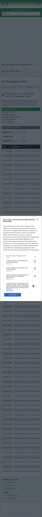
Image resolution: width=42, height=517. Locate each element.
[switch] (34, 261)
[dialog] (21, 258)
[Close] (38, 220)
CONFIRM (12, 295)
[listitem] (21, 256)
